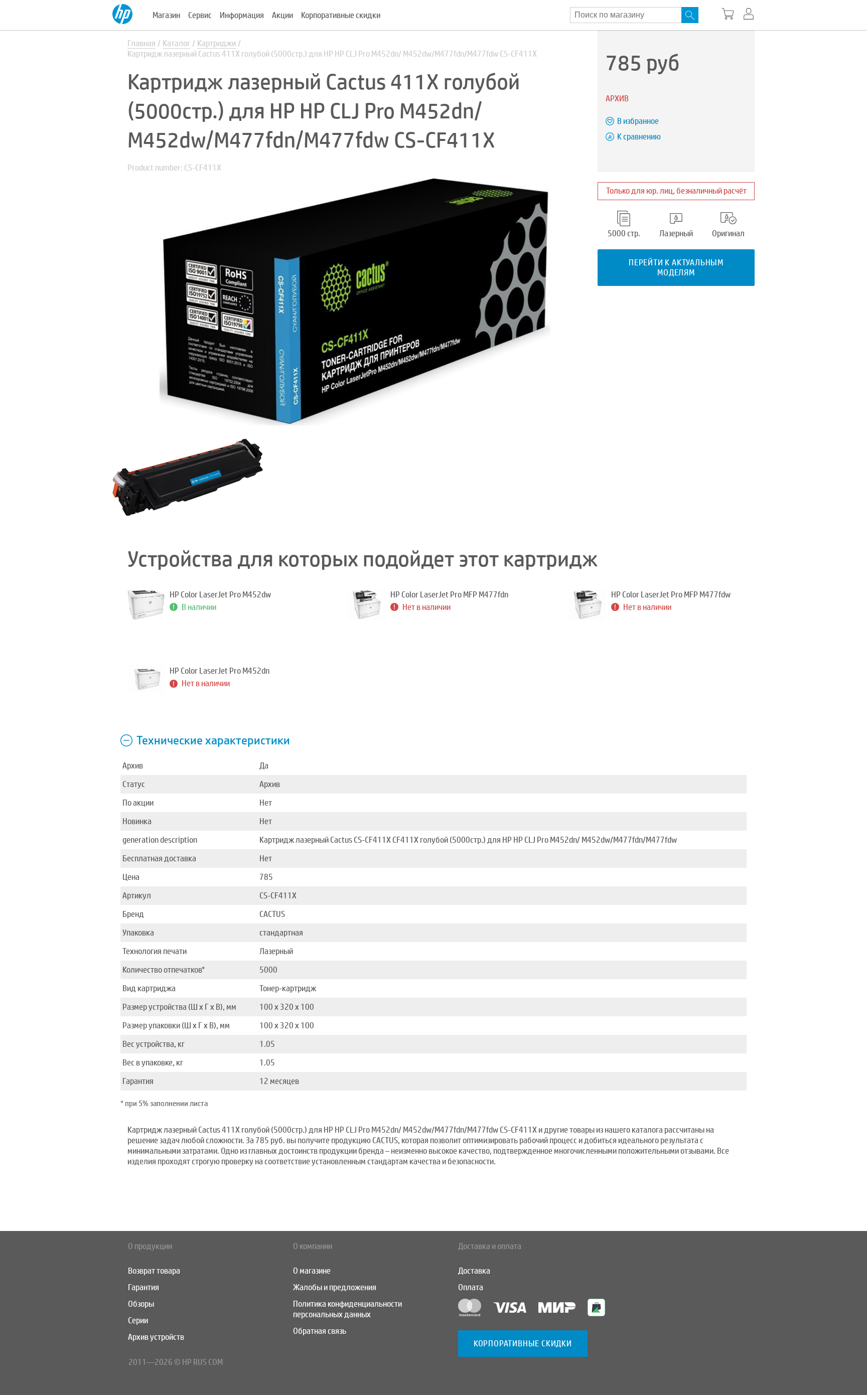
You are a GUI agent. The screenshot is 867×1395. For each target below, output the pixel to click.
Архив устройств (156, 1337)
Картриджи (216, 43)
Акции (282, 15)
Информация (242, 15)
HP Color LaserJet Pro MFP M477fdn (449, 594)
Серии (138, 1320)
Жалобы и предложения (334, 1287)
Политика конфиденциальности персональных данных (347, 1309)
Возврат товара (154, 1271)
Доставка (474, 1271)
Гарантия (143, 1287)
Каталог (176, 43)
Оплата (470, 1287)
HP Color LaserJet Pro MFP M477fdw (671, 594)
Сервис (200, 15)
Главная (141, 43)
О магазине (312, 1271)
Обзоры (141, 1304)
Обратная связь (319, 1331)
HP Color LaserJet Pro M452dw (220, 594)
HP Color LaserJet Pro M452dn (219, 671)
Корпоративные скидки (340, 15)
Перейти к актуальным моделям (676, 267)
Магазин (166, 15)
